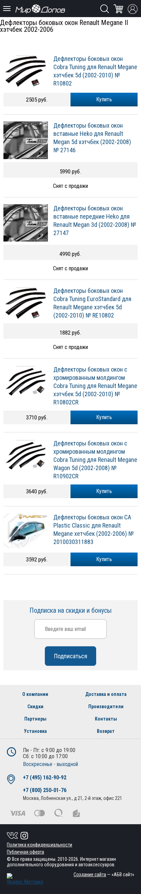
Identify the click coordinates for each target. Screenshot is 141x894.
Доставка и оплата (106, 694)
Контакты (106, 719)
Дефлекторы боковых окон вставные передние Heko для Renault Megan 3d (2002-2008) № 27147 (94, 220)
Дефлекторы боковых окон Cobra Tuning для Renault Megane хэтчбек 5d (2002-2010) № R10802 (95, 71)
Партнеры (35, 719)
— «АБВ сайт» (104, 874)
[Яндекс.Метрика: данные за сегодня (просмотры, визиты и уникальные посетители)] (25, 879)
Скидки (35, 706)
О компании (35, 694)
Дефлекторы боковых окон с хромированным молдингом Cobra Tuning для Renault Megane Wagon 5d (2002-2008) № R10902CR (95, 460)
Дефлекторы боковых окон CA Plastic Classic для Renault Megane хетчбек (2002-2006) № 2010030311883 (93, 529)
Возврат (106, 731)
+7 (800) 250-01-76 (44, 790)
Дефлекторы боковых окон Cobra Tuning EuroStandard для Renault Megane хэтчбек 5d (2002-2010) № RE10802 (92, 303)
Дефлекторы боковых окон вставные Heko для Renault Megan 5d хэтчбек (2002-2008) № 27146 (92, 138)
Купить (104, 99)
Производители (106, 706)
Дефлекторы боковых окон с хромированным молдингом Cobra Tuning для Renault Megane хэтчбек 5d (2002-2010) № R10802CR (95, 386)
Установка (35, 731)
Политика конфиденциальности (39, 844)
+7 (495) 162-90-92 (44, 777)
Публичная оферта (25, 852)
